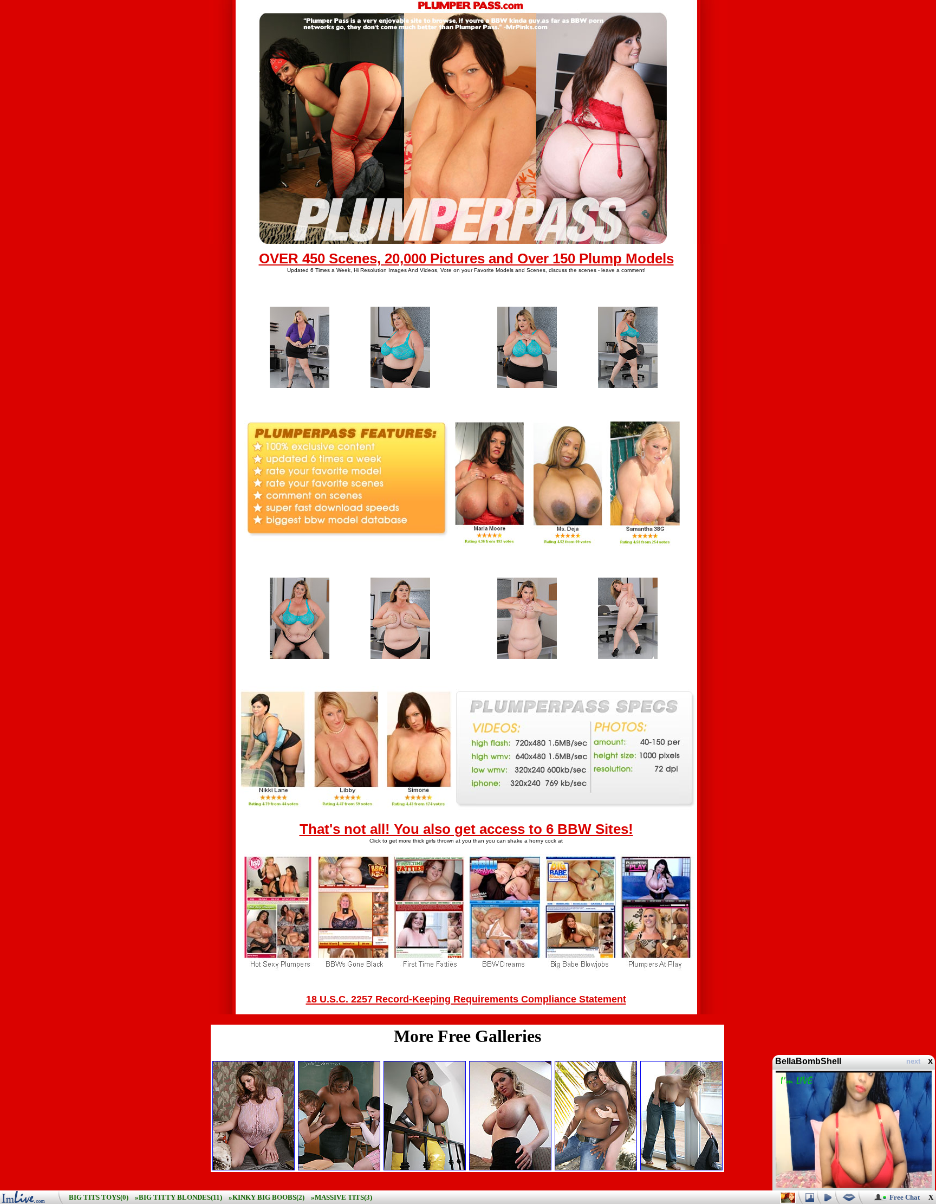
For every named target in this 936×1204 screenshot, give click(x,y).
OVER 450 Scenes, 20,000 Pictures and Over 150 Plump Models (466, 258)
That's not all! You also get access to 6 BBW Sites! (466, 829)
